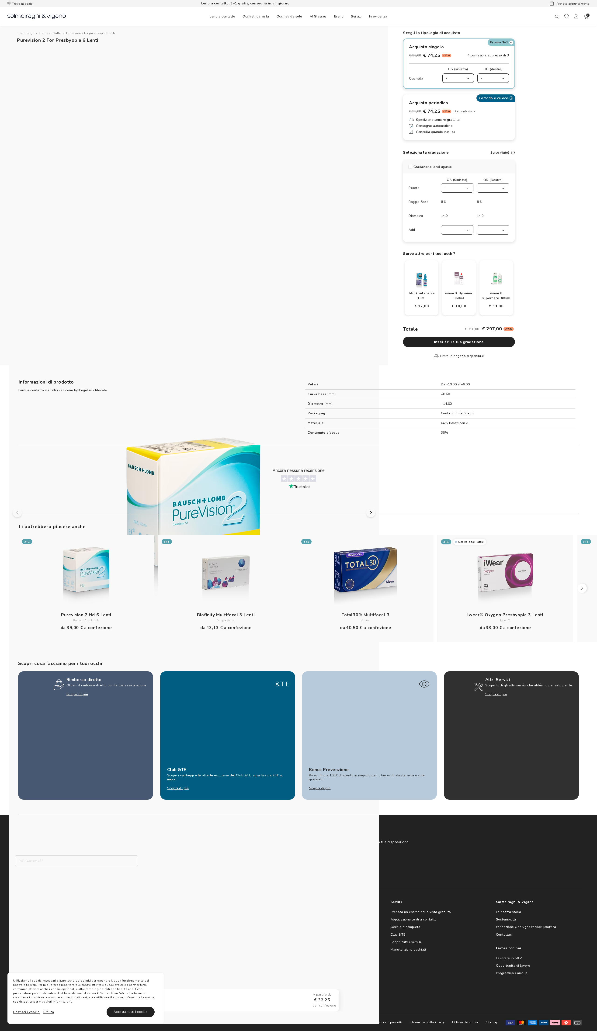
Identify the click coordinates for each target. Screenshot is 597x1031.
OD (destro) (493, 69)
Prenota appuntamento (572, 4)
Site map (492, 1022)
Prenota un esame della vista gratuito (421, 912)
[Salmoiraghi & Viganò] (36, 16)
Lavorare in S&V (509, 958)
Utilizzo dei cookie (465, 1022)
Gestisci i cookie (26, 1012)
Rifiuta (48, 1012)
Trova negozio (22, 4)
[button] (586, 17)
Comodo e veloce (493, 98)
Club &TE (398, 934)
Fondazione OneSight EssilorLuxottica (526, 927)
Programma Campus (512, 973)
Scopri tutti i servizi (406, 942)
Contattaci (504, 934)
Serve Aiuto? (500, 152)
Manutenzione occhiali (408, 949)
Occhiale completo (405, 927)
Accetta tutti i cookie (130, 1012)
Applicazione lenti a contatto (414, 919)
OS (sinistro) (458, 69)
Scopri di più (77, 694)
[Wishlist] (566, 16)
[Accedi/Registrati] (576, 16)
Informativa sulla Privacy (427, 1022)
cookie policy (23, 1001)
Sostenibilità (506, 919)
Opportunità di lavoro (513, 965)
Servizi (356, 16)
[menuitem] (222, 16)
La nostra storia (508, 912)
